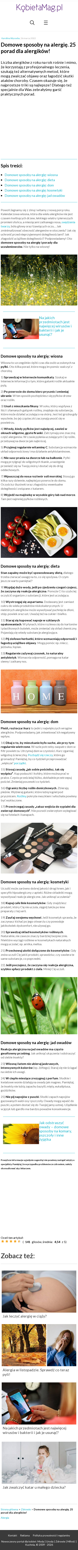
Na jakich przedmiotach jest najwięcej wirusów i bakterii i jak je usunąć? (55, 325)
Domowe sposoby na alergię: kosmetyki (33, 190)
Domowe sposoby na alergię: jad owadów (35, 195)
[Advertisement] (39, 126)
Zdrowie (26, 1509)
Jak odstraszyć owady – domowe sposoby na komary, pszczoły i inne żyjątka (55, 1130)
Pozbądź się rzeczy (40, 755)
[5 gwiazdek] (19, 1241)
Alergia (5, 1517)
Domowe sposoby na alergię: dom (29, 185)
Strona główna (9, 1509)
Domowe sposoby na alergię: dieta (30, 180)
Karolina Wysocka (11, 38)
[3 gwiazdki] (11, 1241)
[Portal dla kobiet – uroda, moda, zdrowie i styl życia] (39, 8)
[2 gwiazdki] (7, 1241)
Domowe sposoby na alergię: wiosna (31, 175)
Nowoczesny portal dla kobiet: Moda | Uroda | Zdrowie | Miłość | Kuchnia (39, 1543)
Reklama (25, 1535)
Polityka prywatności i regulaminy (51, 1535)
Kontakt (12, 1535)
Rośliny (21, 796)
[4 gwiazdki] (15, 1241)
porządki (20, 763)
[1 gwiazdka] (3, 1241)
